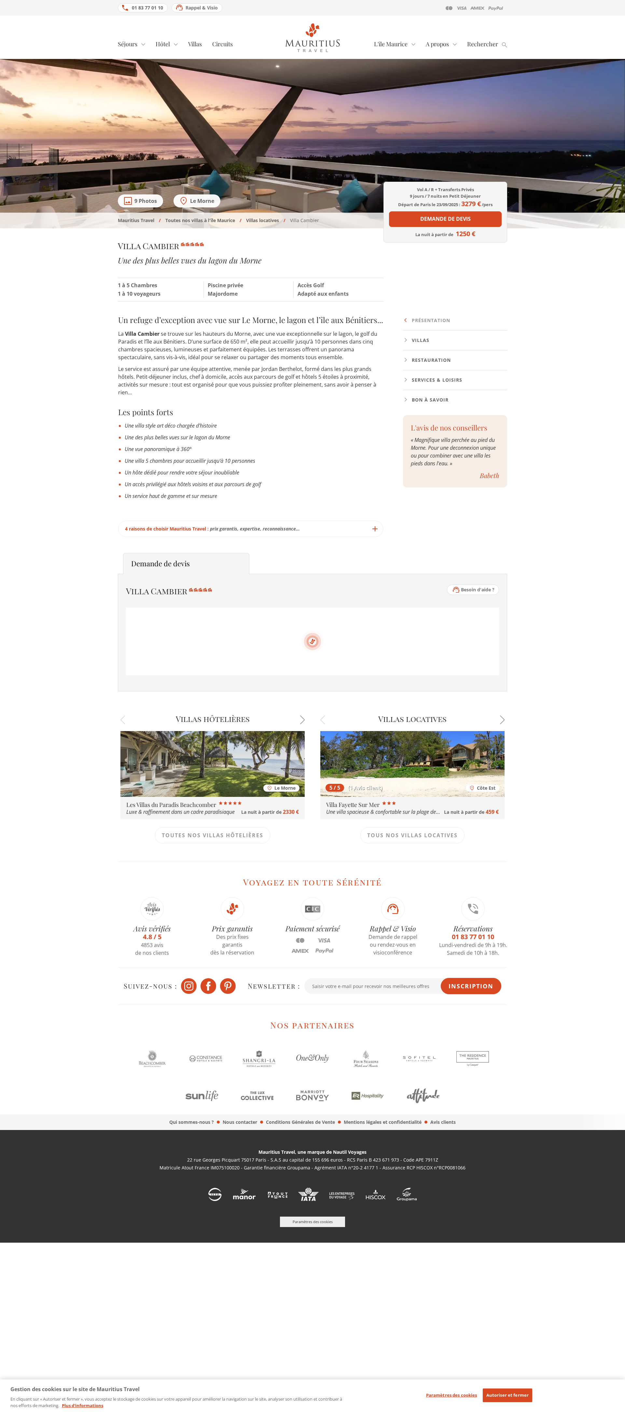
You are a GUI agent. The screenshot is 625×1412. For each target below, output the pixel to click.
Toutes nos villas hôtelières (212, 835)
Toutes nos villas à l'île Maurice (200, 220)
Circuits (222, 44)
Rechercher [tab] (482, 44)
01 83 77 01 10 (147, 8)
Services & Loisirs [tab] (436, 380)
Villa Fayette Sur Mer (353, 805)
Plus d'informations (82, 1405)
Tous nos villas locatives (412, 835)
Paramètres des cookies (451, 1395)
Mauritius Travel (136, 220)
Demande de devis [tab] (160, 563)
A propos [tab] (437, 44)
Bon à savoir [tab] (429, 400)
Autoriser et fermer (507, 1395)
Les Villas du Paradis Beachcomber (171, 805)
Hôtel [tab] (163, 44)
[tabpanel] (250, 426)
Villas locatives (262, 220)
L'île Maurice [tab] (391, 44)
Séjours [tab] (127, 44)
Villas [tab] (419, 340)
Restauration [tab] (430, 360)
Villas (195, 44)
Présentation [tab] (430, 320)
